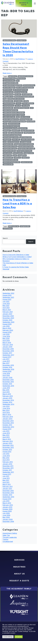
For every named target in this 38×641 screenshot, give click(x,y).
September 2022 (8, 293)
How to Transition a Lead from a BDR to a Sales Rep (17, 203)
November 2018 (8, 351)
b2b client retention (9, 87)
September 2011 (8, 472)
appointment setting (9, 78)
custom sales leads (9, 117)
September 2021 (8, 297)
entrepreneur (23, 128)
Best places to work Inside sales (24, 96)
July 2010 (6, 501)
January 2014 (7, 419)
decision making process (10, 119)
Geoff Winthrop (20, 59)
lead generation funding (26, 146)
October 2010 (7, 495)
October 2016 (7, 367)
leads (14, 155)
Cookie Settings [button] (7, 636)
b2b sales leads (27, 94)
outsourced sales (27, 162)
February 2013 (8, 441)
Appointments (21, 78)
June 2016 (6, 373)
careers (18, 103)
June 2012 (6, 456)
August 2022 (7, 295)
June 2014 (6, 408)
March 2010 (7, 503)
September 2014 (8, 404)
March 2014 (7, 414)
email (5, 123)
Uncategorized (21, 40)
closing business (8, 105)
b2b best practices (29, 85)
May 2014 (6, 410)
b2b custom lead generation (25, 87)
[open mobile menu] (34, 3)
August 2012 (7, 452)
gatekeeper (6, 130)
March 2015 (7, 394)
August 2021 (7, 299)
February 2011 (8, 486)
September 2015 (8, 386)
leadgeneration (28, 153)
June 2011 (6, 478)
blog (4, 99)
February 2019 (8, 345)
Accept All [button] (18, 636)
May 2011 (6, 480)
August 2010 (7, 499)
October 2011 (7, 470)
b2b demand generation (20, 89)
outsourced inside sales (10, 160)
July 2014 (6, 406)
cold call (17, 105)
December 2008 (8, 521)
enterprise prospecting (10, 128)
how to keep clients (25, 137)
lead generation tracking (24, 150)
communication (8, 108)
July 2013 (6, 431)
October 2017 (7, 353)
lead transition (18, 153)
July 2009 (6, 513)
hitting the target (29, 132)
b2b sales (17, 94)
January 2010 (7, 507)
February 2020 (8, 330)
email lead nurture (14, 123)
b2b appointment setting (10, 83)
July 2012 (6, 454)
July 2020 (6, 326)
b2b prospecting (8, 94)
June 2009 (6, 515)
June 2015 (6, 388)
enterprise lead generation (11, 126)
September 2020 (8, 322)
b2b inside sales (8, 92)
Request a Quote (23, 4)
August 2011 (7, 474)
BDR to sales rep (8, 96)
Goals (5, 132)
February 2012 (8, 462)
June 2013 (6, 433)
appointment (12, 76)
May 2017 (6, 363)
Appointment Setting (9, 40)
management (22, 155)
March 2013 (7, 439)
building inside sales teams (16, 99)
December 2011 (8, 466)
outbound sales (7, 157)
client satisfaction (28, 103)
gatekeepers (15, 130)
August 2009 (7, 511)
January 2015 (7, 398)
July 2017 (6, 359)
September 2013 (8, 427)
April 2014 (6, 412)
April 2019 (6, 340)
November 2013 (8, 423)
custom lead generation (10, 110)
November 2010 (8, 493)
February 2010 (8, 505)
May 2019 (6, 338)
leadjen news (7, 155)
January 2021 (7, 314)
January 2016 (7, 377)
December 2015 (8, 380)
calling (26, 101)
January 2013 (7, 443)
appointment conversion (25, 76)
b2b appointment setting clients (12, 85)
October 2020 (7, 320)
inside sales (16, 139)
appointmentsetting (9, 80)
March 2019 (7, 343)
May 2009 (6, 517)
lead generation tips (9, 150)
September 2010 (8, 497)
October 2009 (7, 509)
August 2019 (7, 332)
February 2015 (8, 396)
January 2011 (7, 489)
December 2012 (8, 445)
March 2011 (7, 484)
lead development (13, 142)
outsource (17, 157)
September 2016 (8, 369)
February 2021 (8, 312)
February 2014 (8, 417)
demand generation (26, 119)
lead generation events (10, 146)
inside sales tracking (27, 139)
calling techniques (8, 103)
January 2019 (7, 347)
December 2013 (8, 421)
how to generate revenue (10, 137)
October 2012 (7, 449)
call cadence (18, 101)
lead (4, 142)
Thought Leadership (10, 537)
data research (25, 117)
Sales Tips (6, 535)
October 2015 (7, 384)
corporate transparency (21, 108)
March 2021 (7, 310)
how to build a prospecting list (12, 135)
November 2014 (8, 400)
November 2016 (8, 365)
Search (5, 238)
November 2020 (8, 318)
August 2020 (7, 324)
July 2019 (6, 334)
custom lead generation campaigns (13, 112)
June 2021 (6, 303)
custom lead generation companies (13, 114)
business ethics (8, 101)
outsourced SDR (8, 164)
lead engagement (25, 142)
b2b (18, 80)
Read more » (7, 73)
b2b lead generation (21, 92)
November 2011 (8, 468)
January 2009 (8, 519)
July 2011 (6, 476)
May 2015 (6, 390)
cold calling (25, 105)
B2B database (7, 89)
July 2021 (6, 301)
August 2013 (7, 429)
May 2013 (6, 435)
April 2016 (6, 375)
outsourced (25, 157)
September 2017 (8, 355)
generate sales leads (27, 130)
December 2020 (8, 316)
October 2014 (7, 402)
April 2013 (6, 437)
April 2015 (6, 392)
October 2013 (7, 425)
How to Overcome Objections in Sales (16, 255)
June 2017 (6, 361)
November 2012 (8, 447)
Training (5, 539)
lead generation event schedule (24, 144)
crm (32, 108)
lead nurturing (7, 153)
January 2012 (7, 464)
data (18, 117)
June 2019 (6, 336)
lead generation (8, 144)
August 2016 (7, 371)
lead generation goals (9, 148)
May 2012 (6, 458)
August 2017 (7, 357)
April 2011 (6, 482)
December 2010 (8, 491)
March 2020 (7, 328)
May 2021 (6, 306)
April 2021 (6, 308)
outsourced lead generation (11, 162)
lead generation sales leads (26, 148)
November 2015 (8, 382)
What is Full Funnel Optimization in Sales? (17, 257)
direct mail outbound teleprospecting (14, 121)
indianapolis (7, 139)
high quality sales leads (15, 132)
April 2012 (6, 460)
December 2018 (8, 349)
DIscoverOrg (30, 121)
